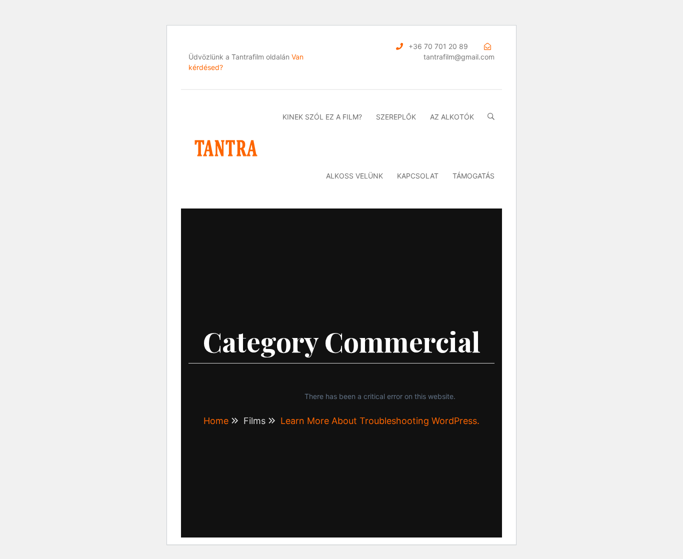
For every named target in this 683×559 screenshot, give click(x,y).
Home (216, 421)
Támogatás (473, 176)
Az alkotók (452, 116)
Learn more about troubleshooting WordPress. (380, 421)
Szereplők (396, 116)
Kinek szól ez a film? (322, 116)
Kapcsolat (417, 176)
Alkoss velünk (354, 176)
